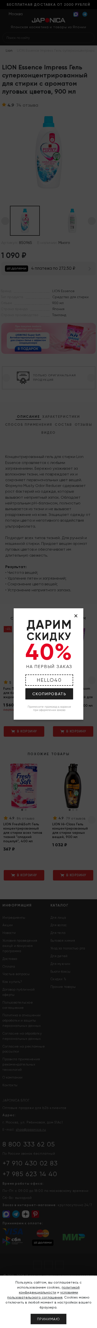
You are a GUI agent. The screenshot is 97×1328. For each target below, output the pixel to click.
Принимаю (48, 1319)
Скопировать (49, 693)
